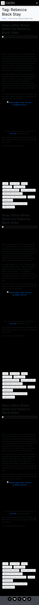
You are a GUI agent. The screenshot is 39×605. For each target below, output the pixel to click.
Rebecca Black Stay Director (12, 193)
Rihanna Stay (8, 200)
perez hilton (7, 187)
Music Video (14, 183)
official (24, 183)
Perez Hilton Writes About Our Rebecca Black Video (16, 28)
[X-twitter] (19, 599)
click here (12, 133)
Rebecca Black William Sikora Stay (14, 197)
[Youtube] (15, 599)
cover (5, 183)
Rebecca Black (19, 187)
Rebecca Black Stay (28, 190)
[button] (37, 3)
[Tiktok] (29, 599)
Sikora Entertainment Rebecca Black (15, 204)
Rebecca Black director (11, 190)
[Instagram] (10, 599)
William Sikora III (9, 207)
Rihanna (31, 197)
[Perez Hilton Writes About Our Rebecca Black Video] (19, 44)
